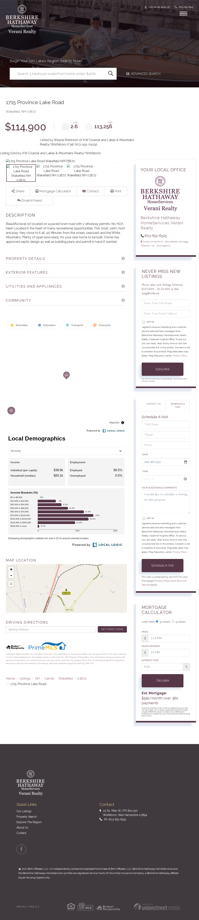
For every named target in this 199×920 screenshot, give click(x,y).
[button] (111, 74)
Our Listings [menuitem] (24, 811)
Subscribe (162, 369)
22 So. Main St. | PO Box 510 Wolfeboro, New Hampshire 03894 (125, 812)
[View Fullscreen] (11, 584)
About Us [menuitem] (22, 827)
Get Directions (112, 629)
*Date (145, 454)
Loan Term (148, 622)
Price (145, 631)
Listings (25, 678)
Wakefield (65, 678)
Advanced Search (145, 74)
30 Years (164, 622)
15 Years (180, 622)
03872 (81, 678)
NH (37, 678)
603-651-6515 (186, 7)
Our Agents (163, 246)
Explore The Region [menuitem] (29, 822)
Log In (152, 7)
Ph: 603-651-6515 (115, 819)
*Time (145, 471)
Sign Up (165, 7)
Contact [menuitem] (21, 833)
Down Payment (151, 646)
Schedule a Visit (178, 405)
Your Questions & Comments (159, 487)
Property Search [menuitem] (27, 816)
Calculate (162, 680)
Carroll (49, 678)
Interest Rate (150, 660)
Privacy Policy (180, 355)
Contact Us (147, 246)
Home (10, 678)
